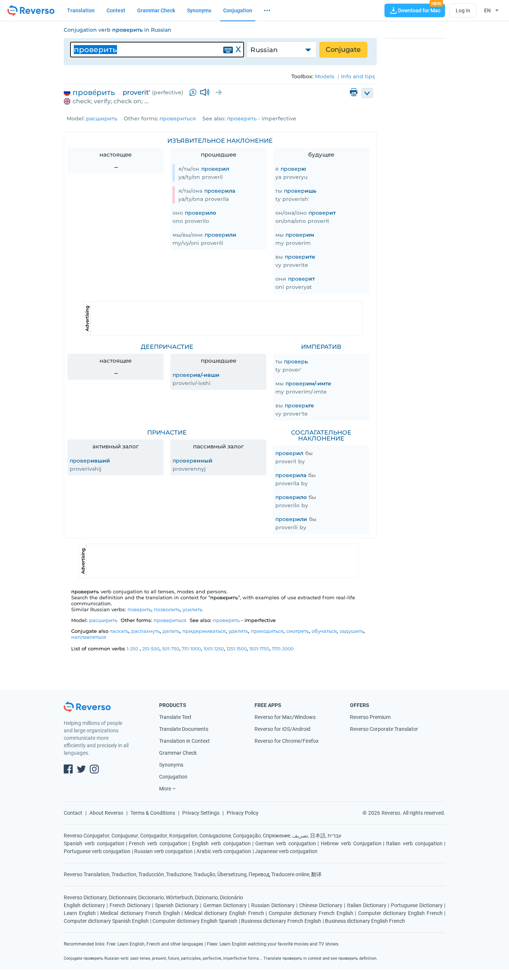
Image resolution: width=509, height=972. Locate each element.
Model (75, 118)
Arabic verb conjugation (223, 851)
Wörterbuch (179, 897)
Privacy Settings (200, 813)
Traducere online (290, 874)
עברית (334, 836)
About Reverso (106, 813)
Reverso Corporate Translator (384, 729)
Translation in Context (184, 741)
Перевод (259, 874)
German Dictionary (225, 905)
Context (116, 10)
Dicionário (231, 897)
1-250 (132, 648)
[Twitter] (81, 770)
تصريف (300, 836)
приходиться (267, 631)
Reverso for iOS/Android (282, 729)
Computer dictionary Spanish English (106, 921)
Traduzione (179, 874)
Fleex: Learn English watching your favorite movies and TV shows (272, 944)
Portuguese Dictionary (417, 905)
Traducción (151, 874)
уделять (238, 631)
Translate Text (175, 717)
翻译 (316, 874)
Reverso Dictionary (85, 897)
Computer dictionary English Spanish (194, 921)
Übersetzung (232, 874)
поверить (139, 609)
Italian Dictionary (366, 905)
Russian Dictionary (273, 905)
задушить (351, 631)
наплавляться (88, 637)
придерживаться (204, 631)
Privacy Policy (243, 813)
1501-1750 (259, 648)
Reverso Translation (87, 874)
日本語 (318, 836)
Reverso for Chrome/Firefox (287, 741)
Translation (81, 10)
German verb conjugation (285, 843)
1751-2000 (283, 648)
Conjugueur (124, 836)
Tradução (204, 874)
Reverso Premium (370, 717)
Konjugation (183, 836)
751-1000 (191, 648)
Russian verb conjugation (163, 851)
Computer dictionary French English (311, 913)
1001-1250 (213, 648)
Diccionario (151, 897)
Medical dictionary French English (140, 913)
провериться (177, 118)
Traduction (123, 874)
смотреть (297, 631)
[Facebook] (68, 770)
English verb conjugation (221, 843)
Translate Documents (183, 729)
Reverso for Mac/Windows (285, 717)
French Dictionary (130, 905)
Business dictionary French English (281, 921)
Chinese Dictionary (320, 905)
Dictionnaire (122, 897)
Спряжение (276, 836)
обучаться (324, 631)
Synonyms (199, 10)
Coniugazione (215, 836)
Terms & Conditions (152, 813)
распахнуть (145, 631)
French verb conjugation (158, 843)
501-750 (170, 648)
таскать (119, 631)
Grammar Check (156, 10)
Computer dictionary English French (400, 913)
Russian (264, 50)
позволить (167, 609)
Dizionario (206, 897)
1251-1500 (237, 648)
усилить (192, 609)
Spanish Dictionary (177, 905)
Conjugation (237, 10)
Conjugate (343, 49)
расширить (101, 118)
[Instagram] (94, 770)
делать (171, 631)
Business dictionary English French (365, 921)
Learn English (80, 913)
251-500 (150, 648)
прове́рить (94, 92)
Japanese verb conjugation (286, 851)
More (165, 789)
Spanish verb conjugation (94, 843)
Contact (73, 813)
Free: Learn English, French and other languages (155, 944)
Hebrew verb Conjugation (351, 843)
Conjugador (153, 836)
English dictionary (84, 905)
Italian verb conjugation (414, 843)
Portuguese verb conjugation (97, 851)
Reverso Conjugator (87, 836)
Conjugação (247, 836)
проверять (242, 118)
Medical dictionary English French (224, 913)
